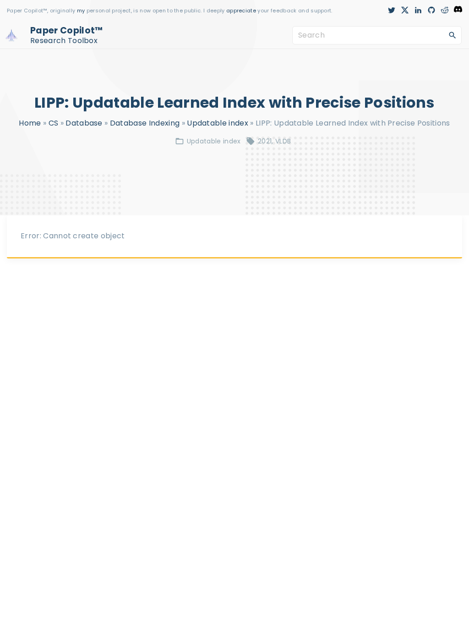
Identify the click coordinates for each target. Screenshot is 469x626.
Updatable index (217, 123)
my (81, 10)
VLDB (283, 141)
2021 (265, 141)
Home (30, 123)
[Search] (452, 35)
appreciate (242, 10)
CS (54, 123)
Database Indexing (145, 123)
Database (84, 123)
